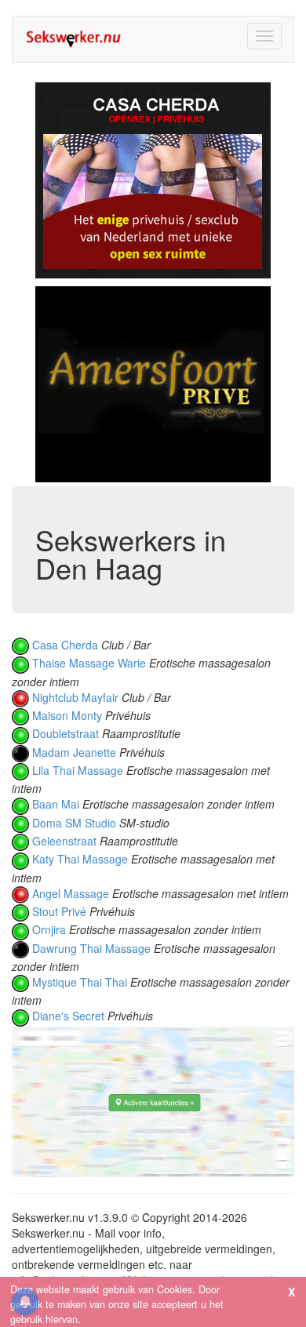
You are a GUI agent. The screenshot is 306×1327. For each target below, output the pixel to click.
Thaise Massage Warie (89, 663)
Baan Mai (55, 804)
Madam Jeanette (74, 752)
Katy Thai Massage (80, 859)
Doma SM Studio (74, 823)
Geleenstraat (64, 841)
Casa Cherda (65, 645)
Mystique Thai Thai (79, 982)
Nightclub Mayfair (75, 697)
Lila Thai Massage (77, 770)
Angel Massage (70, 893)
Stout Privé (59, 911)
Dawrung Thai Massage (91, 948)
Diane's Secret (68, 1015)
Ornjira (49, 929)
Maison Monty (67, 715)
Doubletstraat (65, 733)
